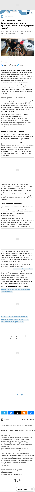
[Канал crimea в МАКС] (31, 412)
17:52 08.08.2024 (5, 36)
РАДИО (21, 431)
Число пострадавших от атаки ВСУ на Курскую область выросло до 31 (15, 321)
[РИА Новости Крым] (7, 16)
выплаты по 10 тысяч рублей (23, 269)
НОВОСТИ (4, 431)
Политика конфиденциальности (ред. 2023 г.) (14, 448)
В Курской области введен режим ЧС (14, 317)
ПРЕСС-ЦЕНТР (13, 431)
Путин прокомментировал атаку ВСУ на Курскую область (15, 290)
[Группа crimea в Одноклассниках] (24, 412)
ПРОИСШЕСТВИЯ (22, 426)
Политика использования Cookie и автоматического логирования (16, 446)
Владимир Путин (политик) (17, 338)
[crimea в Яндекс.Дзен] (17, 412)
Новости (28, 336)
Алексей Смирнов (9, 336)
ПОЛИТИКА (5, 426)
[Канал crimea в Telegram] (4, 412)
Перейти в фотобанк (19, 57)
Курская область (20, 336)
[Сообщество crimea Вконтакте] (11, 412)
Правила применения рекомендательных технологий (17, 450)
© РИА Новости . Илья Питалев (7, 57)
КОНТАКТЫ (29, 431)
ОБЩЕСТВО (13, 426)
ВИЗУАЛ (30, 426)
